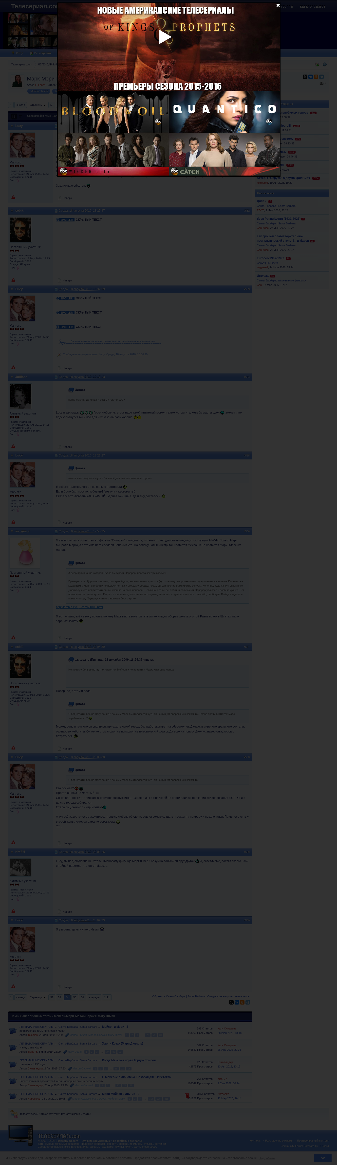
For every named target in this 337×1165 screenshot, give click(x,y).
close (278, 4)
